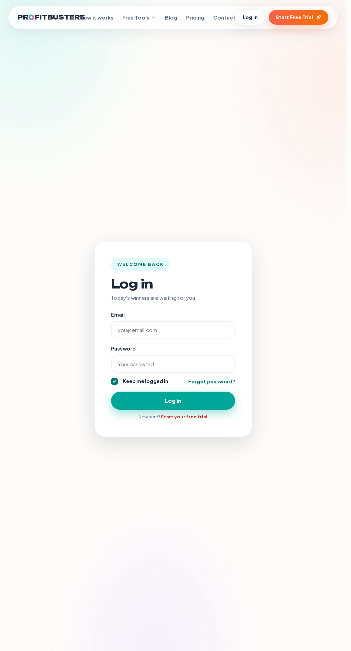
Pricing (195, 17)
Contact (224, 17)
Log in (250, 17)
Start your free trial (184, 416)
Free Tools (135, 17)
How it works (96, 17)
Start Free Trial (294, 17)
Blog (171, 17)
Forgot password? (211, 381)
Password (123, 348)
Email (118, 314)
